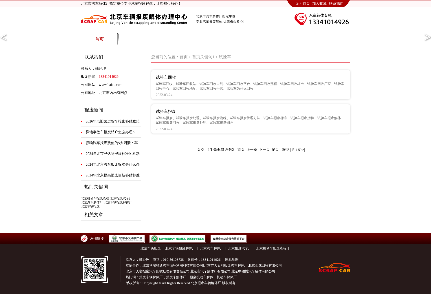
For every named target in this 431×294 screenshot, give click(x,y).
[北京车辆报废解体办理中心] (134, 28)
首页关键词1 (203, 57)
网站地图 (232, 259)
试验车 (225, 57)
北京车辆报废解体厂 (118, 202)
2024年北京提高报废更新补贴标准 (113, 175)
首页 (184, 57)
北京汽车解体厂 (92, 202)
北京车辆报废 (90, 206)
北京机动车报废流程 (95, 198)
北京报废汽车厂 (121, 198)
